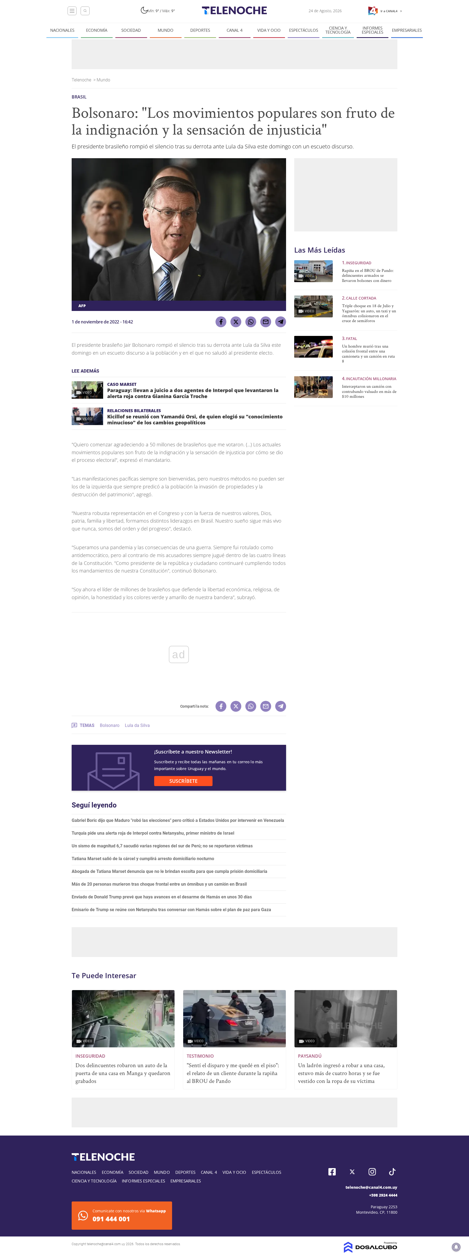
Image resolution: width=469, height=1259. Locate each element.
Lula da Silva (137, 725)
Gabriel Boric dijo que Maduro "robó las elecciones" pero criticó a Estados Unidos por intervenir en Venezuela (178, 820)
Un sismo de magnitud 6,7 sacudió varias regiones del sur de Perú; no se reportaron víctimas (162, 845)
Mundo (165, 30)
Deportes (200, 30)
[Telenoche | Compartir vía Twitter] (235, 321)
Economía (96, 30)
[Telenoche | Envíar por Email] (265, 321)
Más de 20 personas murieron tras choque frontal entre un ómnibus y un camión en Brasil (159, 884)
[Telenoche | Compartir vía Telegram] (280, 321)
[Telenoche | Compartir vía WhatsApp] (250, 321)
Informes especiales (372, 30)
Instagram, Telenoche (372, 1171)
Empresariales (407, 30)
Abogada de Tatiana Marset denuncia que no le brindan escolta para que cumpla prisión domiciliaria (169, 871)
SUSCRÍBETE (183, 781)
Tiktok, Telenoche (392, 1171)
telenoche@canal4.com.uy (371, 1187)
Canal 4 (235, 30)
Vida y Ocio (269, 30)
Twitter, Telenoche (352, 1171)
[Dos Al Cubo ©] (370, 1251)
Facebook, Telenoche (332, 1171)
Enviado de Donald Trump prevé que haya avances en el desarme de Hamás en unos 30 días (162, 896)
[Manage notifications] (456, 1247)
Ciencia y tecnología (337, 30)
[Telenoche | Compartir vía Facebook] (221, 321)
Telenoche (82, 79)
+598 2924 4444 (383, 1195)
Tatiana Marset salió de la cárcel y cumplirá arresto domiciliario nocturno (143, 858)
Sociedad (131, 30)
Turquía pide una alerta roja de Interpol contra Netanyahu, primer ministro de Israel (153, 833)
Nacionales (62, 30)
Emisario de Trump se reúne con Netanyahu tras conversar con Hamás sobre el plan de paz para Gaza (171, 909)
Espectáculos (303, 30)
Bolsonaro (109, 725)
